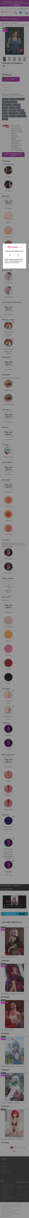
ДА (10, 255)
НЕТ (18, 255)
